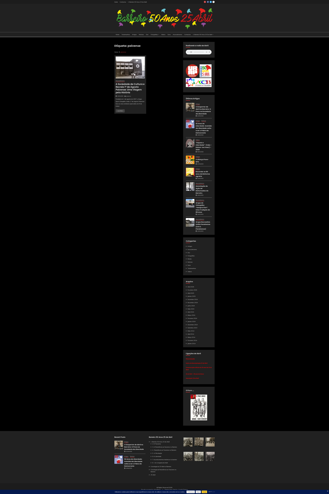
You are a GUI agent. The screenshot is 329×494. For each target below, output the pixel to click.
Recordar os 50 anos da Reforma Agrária (203, 174)
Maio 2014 (191, 331)
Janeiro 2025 (192, 296)
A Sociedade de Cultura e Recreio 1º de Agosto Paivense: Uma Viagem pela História (130, 88)
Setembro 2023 (192, 328)
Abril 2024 (191, 312)
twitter (211, 2)
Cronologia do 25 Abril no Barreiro (161, 466)
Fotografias (154, 34)
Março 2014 (191, 337)
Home (117, 34)
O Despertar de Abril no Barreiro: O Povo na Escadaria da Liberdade (134, 447)
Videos (163, 34)
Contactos (123, 2)
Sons (169, 34)
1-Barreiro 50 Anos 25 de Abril (137, 2)
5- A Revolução (157, 453)
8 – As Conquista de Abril (160, 463)
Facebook (208, 2)
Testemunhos (125, 34)
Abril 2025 (191, 293)
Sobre (116, 2)
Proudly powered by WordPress (151, 489)
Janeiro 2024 (192, 321)
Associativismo (177, 34)
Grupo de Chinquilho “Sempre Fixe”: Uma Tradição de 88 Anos (203, 207)
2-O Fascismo (156, 444)
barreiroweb (213, 2)
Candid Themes (183, 489)
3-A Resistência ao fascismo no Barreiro (164, 447)
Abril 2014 (191, 334)
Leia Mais (120, 111)
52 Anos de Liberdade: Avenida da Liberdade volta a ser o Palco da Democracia (204, 128)
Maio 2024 (191, 309)
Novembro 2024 (193, 302)
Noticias (141, 34)
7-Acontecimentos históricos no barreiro (164, 459)
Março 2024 (191, 315)
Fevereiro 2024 (192, 318)
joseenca (128, 96)
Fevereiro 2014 (192, 340)
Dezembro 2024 (193, 299)
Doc (147, 34)
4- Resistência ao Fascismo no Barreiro (164, 450)
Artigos (134, 34)
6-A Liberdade (156, 456)
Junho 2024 (191, 306)
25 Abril (153, 475)
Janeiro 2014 (192, 343)
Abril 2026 (191, 287)
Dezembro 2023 (193, 325)
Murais (190, 259)
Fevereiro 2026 (192, 290)
